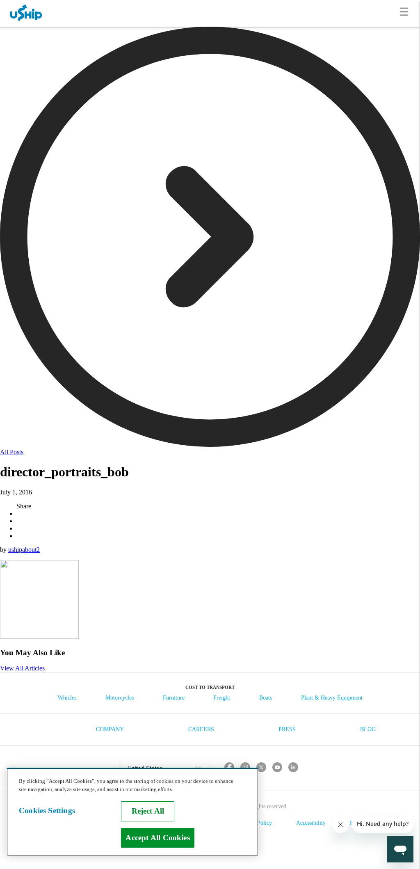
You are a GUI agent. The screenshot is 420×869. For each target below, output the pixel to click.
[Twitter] (261, 768)
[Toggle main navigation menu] (406, 13)
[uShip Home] (26, 13)
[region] (132, 812)
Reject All (148, 811)
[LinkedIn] (293, 768)
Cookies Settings (47, 810)
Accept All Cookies (157, 837)
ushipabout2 (24, 549)
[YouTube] (277, 768)
